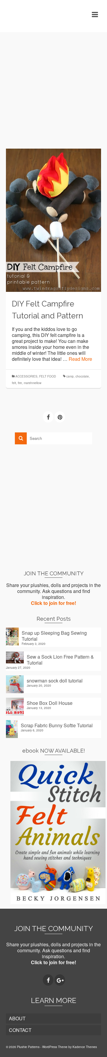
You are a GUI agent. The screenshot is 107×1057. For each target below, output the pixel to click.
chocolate (82, 376)
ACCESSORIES (26, 376)
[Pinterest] (59, 417)
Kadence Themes (85, 1047)
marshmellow (32, 383)
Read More (80, 358)
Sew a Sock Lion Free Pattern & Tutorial (60, 659)
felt (14, 383)
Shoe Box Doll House (50, 702)
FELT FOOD (47, 376)
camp (70, 376)
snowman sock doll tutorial (55, 680)
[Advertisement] (53, 86)
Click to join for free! (53, 603)
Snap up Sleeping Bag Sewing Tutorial (54, 635)
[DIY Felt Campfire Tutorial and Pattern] (53, 219)
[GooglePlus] (59, 980)
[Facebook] (48, 417)
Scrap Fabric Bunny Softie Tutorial (57, 725)
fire (20, 383)
